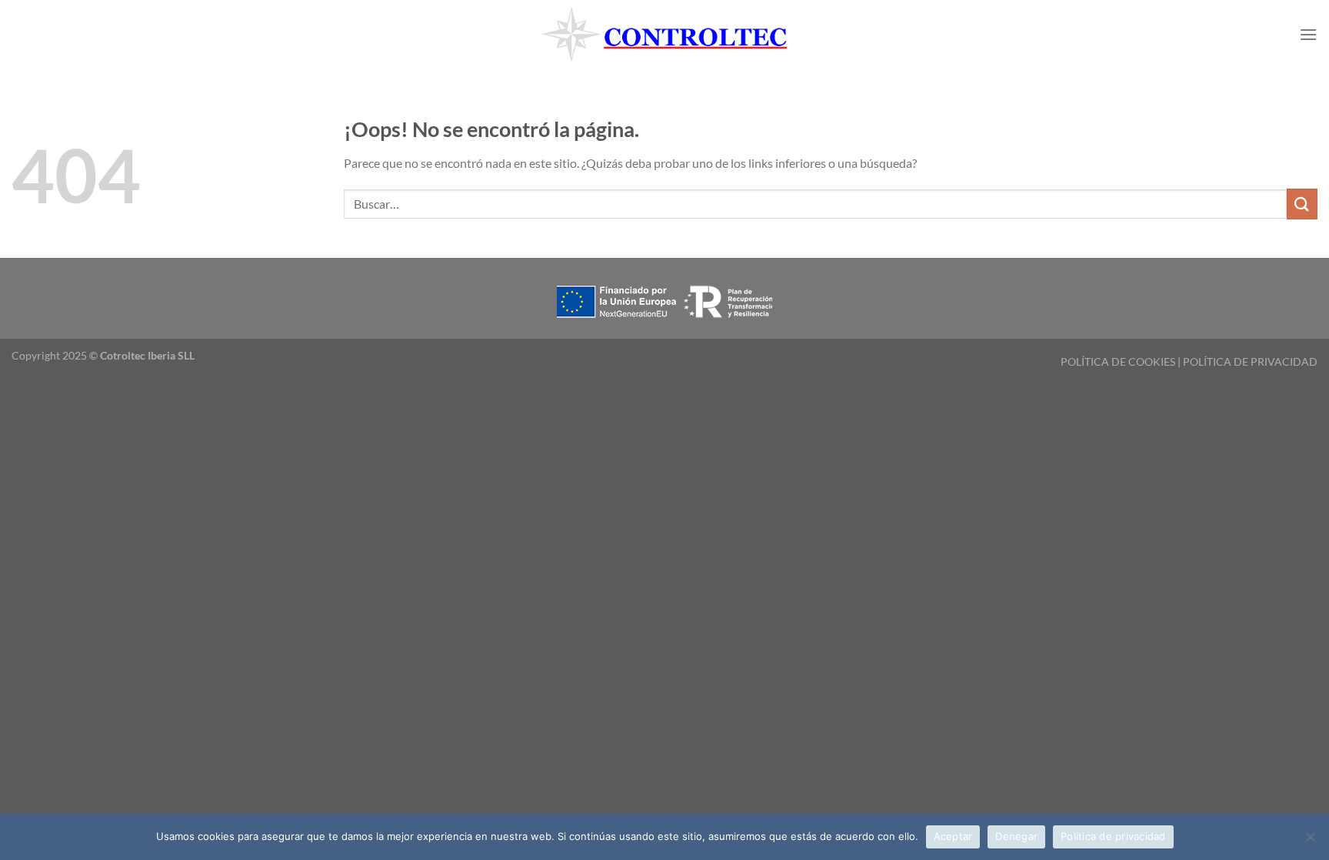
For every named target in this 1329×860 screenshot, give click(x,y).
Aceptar (953, 836)
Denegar (1016, 836)
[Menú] (1308, 34)
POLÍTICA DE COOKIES (1118, 361)
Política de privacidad (1113, 836)
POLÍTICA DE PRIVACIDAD (1250, 361)
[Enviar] (1302, 204)
